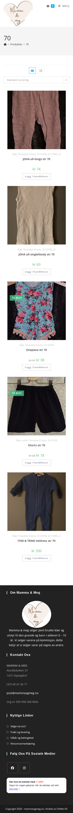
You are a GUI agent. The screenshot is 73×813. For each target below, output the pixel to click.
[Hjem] (5, 44)
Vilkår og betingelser (22, 737)
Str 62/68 (42, 154)
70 (27, 44)
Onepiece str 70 (36, 350)
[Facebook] (12, 768)
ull (59, 154)
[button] (54, 95)
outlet (24, 440)
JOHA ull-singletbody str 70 (36, 254)
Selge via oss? (18, 726)
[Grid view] (32, 70)
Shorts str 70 (36, 445)
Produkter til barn (27, 154)
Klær (14, 154)
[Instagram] (24, 768)
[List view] (41, 70)
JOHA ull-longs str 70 (36, 159)
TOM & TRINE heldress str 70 (36, 541)
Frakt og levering (20, 732)
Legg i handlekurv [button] (36, 176)
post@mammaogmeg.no (22, 693)
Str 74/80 (52, 154)
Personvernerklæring (23, 743)
